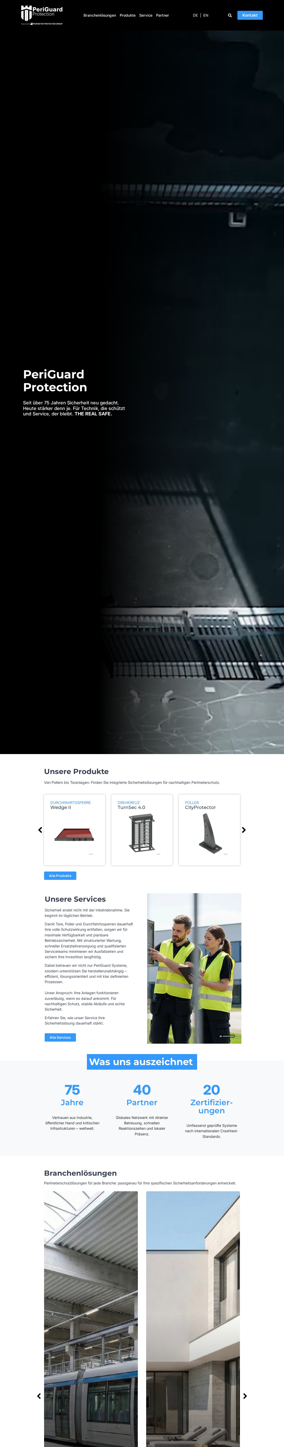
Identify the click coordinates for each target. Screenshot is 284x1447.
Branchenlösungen (100, 15)
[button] (229, 15)
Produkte (128, 15)
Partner (162, 15)
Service (145, 15)
